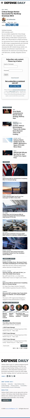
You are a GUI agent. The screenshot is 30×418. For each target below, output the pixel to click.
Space (4, 177)
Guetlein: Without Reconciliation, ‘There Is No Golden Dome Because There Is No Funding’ (19, 130)
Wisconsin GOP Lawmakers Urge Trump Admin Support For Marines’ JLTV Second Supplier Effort (15, 294)
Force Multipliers (6, 312)
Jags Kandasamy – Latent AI (25, 315)
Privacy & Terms (15, 385)
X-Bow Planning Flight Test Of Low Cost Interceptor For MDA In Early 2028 (13, 197)
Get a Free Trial (15, 86)
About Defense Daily (19, 384)
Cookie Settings (5, 385)
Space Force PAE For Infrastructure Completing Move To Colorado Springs (15, 179)
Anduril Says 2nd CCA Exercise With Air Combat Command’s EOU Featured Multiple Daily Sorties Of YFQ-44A (14, 216)
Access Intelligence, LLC (11, 408)
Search (24, 345)
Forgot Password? (15, 77)
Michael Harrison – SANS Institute (5, 315)
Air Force (5, 9)
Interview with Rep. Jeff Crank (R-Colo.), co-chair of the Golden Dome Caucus (14, 273)
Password (6, 70)
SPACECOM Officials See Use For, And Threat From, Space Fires (20, 155)
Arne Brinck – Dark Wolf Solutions (19, 315)
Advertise (3, 384)
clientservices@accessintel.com (19, 89)
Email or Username (9, 64)
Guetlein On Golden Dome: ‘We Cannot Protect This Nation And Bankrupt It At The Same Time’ (15, 263)
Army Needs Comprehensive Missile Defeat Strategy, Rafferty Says (18, 114)
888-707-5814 (12, 91)
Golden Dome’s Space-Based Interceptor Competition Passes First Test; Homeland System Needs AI (13, 253)
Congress (5, 291)
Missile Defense (7, 195)
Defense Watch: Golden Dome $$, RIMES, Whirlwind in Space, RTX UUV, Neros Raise (20, 143)
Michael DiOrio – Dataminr (11, 315)
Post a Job (15, 348)
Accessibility (24, 385)
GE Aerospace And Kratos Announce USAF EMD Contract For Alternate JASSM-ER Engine (15, 234)
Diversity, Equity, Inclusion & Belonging (10, 387)
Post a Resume (23, 348)
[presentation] (6, 307)
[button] (2, 3)
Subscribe (10, 384)
